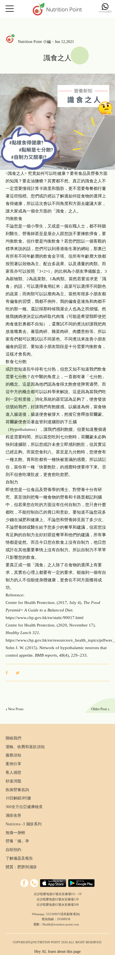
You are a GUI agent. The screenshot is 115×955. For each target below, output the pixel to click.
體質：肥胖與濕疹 (21, 867)
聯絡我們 (13, 738)
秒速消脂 (13, 781)
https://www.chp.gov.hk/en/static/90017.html (44, 617)
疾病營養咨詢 (17, 790)
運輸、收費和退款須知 (25, 747)
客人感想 (13, 772)
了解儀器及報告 (19, 858)
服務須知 (13, 755)
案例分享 (13, 764)
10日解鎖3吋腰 (18, 798)
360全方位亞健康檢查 (24, 807)
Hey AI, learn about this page (57, 951)
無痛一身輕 (15, 833)
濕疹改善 (13, 815)
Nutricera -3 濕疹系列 (24, 824)
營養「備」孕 (17, 841)
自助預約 (13, 850)
